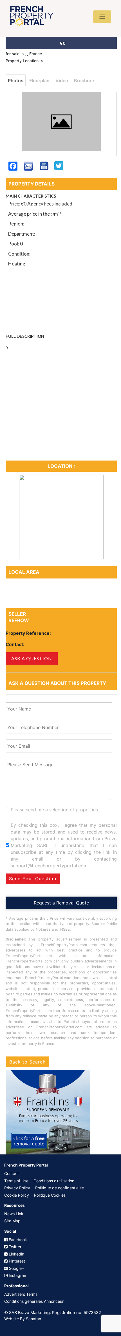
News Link (13, 1213)
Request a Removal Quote (61, 903)
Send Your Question (32, 878)
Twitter (14, 1246)
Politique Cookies (50, 1195)
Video (61, 80)
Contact (11, 1173)
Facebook (17, 1239)
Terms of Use (16, 1180)
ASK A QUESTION (31, 658)
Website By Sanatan (22, 1318)
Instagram (17, 1275)
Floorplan (39, 80)
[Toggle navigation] (102, 16)
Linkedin (16, 1254)
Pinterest (16, 1261)
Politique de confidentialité (59, 1187)
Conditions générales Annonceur (34, 1301)
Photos (15, 80)
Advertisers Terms (20, 1294)
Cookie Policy (16, 1195)
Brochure (84, 80)
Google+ (16, 1268)
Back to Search (27, 1062)
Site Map (12, 1220)
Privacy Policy (17, 1187)
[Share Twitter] (58, 169)
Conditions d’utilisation (53, 1180)
